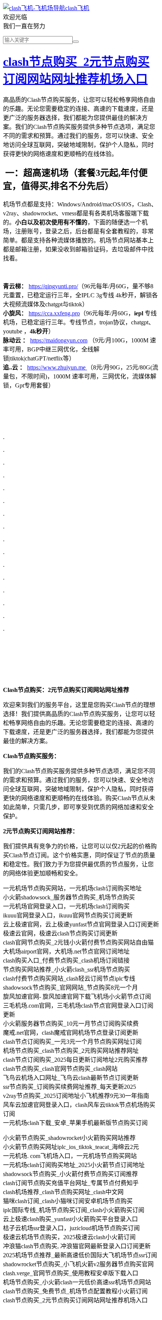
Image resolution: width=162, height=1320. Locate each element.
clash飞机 (77, 8)
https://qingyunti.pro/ (53, 286)
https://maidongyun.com (58, 340)
